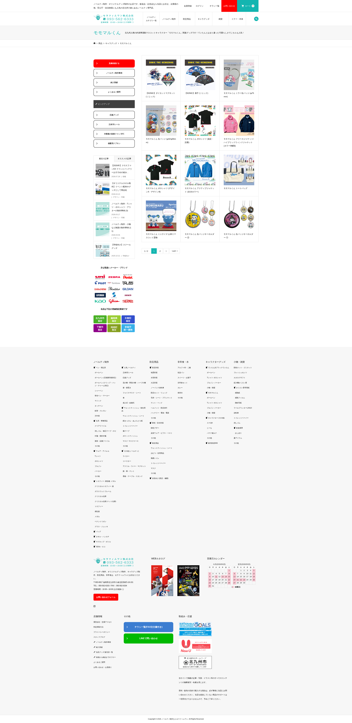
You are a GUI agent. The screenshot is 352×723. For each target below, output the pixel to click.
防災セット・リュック (159, 393)
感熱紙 (237, 393)
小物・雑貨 (211, 388)
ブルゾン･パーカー (214, 383)
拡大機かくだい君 (240, 383)
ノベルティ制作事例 (114, 73)
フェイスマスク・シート (132, 393)
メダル (97, 517)
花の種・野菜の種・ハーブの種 (134, 383)
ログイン (200, 6)
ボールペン (99, 373)
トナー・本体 (237, 19)
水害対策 (154, 378)
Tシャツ (98, 456)
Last (174, 251)
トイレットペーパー (130, 426)
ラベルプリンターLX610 (243, 408)
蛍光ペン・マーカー (102, 396)
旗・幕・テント (128, 471)
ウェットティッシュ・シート (133, 416)
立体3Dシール (114, 124)
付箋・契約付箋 (100, 436)
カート (249, 6)
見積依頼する (114, 63)
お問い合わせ (229, 6)
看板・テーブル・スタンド (133, 476)
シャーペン (99, 391)
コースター (127, 461)
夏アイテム (238, 438)
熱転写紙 (238, 403)
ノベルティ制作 (169, 19)
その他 (97, 446)
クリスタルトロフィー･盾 (104, 486)
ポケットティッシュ (130, 436)
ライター (126, 456)
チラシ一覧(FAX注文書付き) (148, 627)
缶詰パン (181, 373)
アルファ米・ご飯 (184, 368)
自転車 (236, 413)
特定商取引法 (98, 627)
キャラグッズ (203, 19)
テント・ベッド (156, 403)
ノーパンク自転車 (157, 388)
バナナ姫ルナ (212, 433)
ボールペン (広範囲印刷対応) (105, 378)
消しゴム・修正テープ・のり (105, 431)
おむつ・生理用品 (157, 453)
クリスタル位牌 (100, 496)
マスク (153, 468)
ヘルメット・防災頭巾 (159, 408)
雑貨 (220, 19)
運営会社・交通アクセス (103, 622)
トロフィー (99, 506)
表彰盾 (97, 511)
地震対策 (154, 373)
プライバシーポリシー (102, 632)
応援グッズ (114, 115)
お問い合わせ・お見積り (103, 667)
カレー (180, 388)
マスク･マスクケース (130, 441)
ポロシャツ (99, 461)
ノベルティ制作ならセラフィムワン (175, 719)
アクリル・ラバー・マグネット (134, 466)
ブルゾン (98, 466)
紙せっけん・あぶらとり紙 (133, 421)
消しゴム (237, 423)
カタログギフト (239, 378)
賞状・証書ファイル (102, 441)
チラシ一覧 (214, 6)
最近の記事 (104, 158)
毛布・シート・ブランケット (161, 398)
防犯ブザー (155, 428)
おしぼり (238, 433)
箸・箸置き (127, 388)
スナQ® (210, 423)
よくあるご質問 (114, 92)
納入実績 (114, 82)
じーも (209, 428)
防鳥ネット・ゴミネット (243, 368)
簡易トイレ (155, 458)
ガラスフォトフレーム (103, 491)
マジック (98, 401)
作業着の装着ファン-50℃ (114, 134)
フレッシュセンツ (240, 373)
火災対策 (154, 383)
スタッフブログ (99, 637)
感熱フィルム (240, 398)
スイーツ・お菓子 (184, 378)
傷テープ (126, 431)
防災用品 (187, 19)
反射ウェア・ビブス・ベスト (161, 433)
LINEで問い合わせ (148, 638)
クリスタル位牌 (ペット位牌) (105, 501)
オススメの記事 (124, 158)
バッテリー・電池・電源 (160, 413)
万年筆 (97, 416)
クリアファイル (100, 426)
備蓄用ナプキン (114, 143)
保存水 (180, 393)
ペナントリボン (100, 521)
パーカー (98, 471)
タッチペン (99, 406)
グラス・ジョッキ (101, 527)
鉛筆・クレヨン (100, 411)
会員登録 (188, 6)
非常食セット (183, 383)
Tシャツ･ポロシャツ (214, 378)
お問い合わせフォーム (106, 597)
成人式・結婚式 (128, 403)
